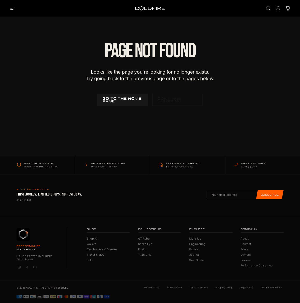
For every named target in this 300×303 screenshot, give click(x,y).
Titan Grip (145, 254)
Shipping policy (224, 287)
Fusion (142, 249)
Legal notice (246, 287)
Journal (194, 254)
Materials (195, 238)
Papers (194, 249)
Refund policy (151, 287)
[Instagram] (19, 267)
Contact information (271, 287)
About (245, 238)
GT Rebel (144, 238)
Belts (90, 260)
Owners (246, 254)
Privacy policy (174, 287)
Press (244, 249)
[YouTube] (35, 267)
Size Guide (196, 260)
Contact (246, 244)
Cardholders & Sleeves (102, 249)
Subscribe (270, 194)
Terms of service (198, 287)
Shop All (92, 238)
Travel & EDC (95, 254)
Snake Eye (145, 244)
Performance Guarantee (257, 265)
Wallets (91, 244)
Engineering (197, 244)
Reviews (246, 260)
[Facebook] (27, 267)
